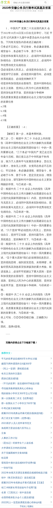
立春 (3, 433)
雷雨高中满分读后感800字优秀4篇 (18, 463)
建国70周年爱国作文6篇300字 (16, 363)
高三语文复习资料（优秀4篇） (16, 418)
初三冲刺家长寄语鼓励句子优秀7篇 (19, 487)
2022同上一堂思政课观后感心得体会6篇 (21, 502)
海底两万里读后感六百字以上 (16, 428)
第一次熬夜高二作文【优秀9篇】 (17, 398)
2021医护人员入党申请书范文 (16, 423)
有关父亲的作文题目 (11, 373)
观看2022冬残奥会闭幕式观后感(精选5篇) (22, 413)
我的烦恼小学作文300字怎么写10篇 (19, 393)
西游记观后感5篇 (10, 378)
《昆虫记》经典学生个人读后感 (17, 443)
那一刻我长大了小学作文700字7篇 (18, 403)
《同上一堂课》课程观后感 (15, 368)
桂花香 (4, 458)
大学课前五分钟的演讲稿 (13, 448)
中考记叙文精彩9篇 (11, 408)
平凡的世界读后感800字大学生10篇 (19, 358)
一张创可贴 (7, 468)
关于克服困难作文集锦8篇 (14, 453)
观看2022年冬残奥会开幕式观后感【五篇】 (23, 482)
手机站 (23, 506)
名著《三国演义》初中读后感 (16, 492)
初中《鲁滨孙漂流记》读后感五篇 (18, 477)
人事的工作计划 (9, 438)
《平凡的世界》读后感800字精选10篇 (20, 383)
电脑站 (30, 506)
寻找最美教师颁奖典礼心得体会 (17, 388)
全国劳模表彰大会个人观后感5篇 (17, 497)
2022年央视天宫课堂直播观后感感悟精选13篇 (24, 472)
